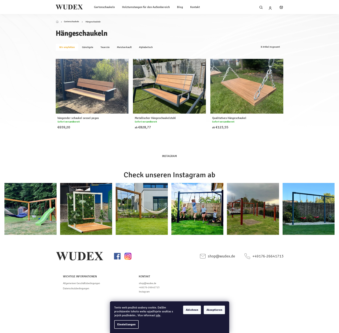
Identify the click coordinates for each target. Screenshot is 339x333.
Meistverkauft (124, 47)
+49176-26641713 (149, 287)
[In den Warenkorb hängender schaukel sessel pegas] (88, 134)
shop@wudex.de (147, 283)
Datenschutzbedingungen (76, 288)
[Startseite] (58, 21)
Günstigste (87, 47)
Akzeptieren (214, 310)
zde (158, 315)
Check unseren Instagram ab (169, 174)
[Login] (270, 8)
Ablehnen (192, 310)
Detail (165, 134)
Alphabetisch (146, 47)
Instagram (144, 291)
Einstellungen (126, 324)
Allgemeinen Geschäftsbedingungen (81, 283)
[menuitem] (104, 7)
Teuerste (105, 47)
